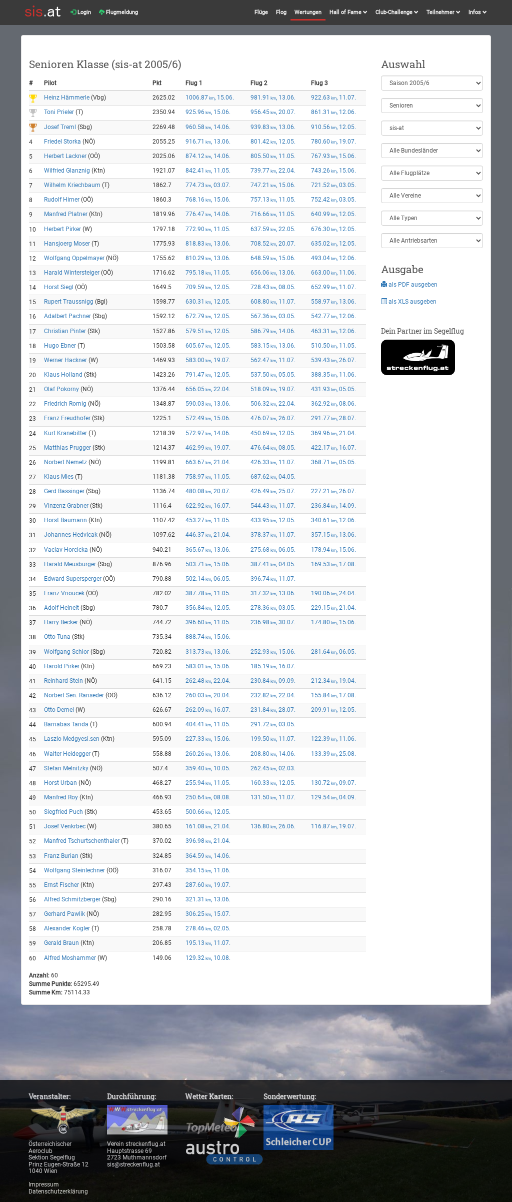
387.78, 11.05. (208, 593)
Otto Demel (59, 709)
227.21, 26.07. (333, 491)
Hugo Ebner (60, 345)
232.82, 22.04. (273, 695)
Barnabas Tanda (66, 724)
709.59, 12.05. (208, 287)
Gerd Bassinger (64, 491)
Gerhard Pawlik (64, 913)
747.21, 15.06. (273, 185)
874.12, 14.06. (208, 156)
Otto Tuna (57, 636)
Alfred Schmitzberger (72, 899)
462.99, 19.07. (208, 447)
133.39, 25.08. (333, 753)
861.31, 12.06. (333, 112)
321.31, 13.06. (208, 899)
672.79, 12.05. (208, 316)
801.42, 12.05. (273, 141)
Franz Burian (61, 855)
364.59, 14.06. (208, 855)
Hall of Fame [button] (346, 12)
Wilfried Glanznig (67, 170)
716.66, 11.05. (273, 214)
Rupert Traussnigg (69, 301)
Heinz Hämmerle (67, 97)
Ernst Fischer (61, 884)
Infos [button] (475, 12)
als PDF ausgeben (412, 284)
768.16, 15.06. (208, 199)
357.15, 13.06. (333, 534)
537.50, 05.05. (273, 374)
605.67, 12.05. (208, 345)
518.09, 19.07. (273, 389)
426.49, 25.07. (273, 491)
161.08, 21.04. (208, 826)
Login (83, 12)
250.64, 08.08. (208, 797)
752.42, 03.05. (333, 199)
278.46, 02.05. (208, 928)
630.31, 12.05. (208, 301)
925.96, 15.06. (208, 112)
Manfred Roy (61, 797)
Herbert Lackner (65, 156)
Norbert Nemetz (65, 462)
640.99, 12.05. (333, 214)
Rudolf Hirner (62, 199)
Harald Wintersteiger (72, 272)
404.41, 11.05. (208, 724)
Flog (281, 12)
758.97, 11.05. (208, 476)
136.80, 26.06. (273, 826)
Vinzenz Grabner (66, 505)
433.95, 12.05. (273, 520)
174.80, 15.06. (333, 622)
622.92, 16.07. (208, 505)
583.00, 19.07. (208, 360)
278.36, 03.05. (273, 607)
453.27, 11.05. (208, 520)
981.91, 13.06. (273, 97)
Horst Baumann (65, 520)
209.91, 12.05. (333, 709)
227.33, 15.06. (208, 738)
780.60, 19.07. (333, 141)
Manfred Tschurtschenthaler (82, 840)
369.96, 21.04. (333, 433)
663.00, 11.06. (333, 272)
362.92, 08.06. (333, 403)
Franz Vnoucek (64, 593)
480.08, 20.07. (208, 491)
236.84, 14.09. (333, 505)
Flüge (261, 12)
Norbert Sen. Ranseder (74, 695)
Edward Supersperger (73, 578)
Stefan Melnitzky (66, 768)
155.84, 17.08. (333, 695)
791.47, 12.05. (208, 374)
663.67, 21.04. (208, 462)
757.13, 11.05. (273, 199)
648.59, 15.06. (273, 258)
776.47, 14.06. (208, 214)
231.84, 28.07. (273, 709)
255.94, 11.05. (208, 782)
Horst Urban (60, 782)
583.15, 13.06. (273, 345)
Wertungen (308, 12)
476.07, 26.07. (273, 418)
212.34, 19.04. (333, 680)
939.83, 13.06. (273, 127)
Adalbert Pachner (67, 316)
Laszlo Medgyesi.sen (72, 738)
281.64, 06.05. (333, 651)
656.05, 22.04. (208, 389)
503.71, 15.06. (208, 564)
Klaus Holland (63, 374)
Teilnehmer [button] (441, 12)
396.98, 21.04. (208, 840)
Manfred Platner (66, 214)
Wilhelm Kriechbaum (72, 185)
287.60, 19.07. (208, 884)
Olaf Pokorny (61, 389)
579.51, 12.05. (208, 331)
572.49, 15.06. (208, 418)
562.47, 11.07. (273, 360)
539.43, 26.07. (333, 360)
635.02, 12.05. (333, 243)
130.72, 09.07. (333, 782)
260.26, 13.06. (208, 753)
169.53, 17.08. (333, 564)
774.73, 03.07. (208, 185)
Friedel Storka (62, 141)
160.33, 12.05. (273, 782)
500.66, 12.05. (208, 811)
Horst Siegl (59, 287)
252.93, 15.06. (273, 651)
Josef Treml (60, 127)
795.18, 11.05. (208, 272)
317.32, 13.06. (273, 593)
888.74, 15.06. (208, 636)
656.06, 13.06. (273, 272)
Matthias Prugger (67, 447)
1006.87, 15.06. (210, 97)
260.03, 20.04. (208, 695)
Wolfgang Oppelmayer (74, 258)
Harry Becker (61, 622)
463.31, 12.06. (333, 331)
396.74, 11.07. (273, 578)
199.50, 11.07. (273, 738)
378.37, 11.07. (273, 534)
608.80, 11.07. (273, 301)
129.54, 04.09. (333, 797)
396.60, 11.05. (208, 622)
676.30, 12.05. (333, 229)
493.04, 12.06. (333, 258)
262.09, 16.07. (208, 709)
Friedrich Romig (65, 403)
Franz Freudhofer (67, 418)
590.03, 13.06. (208, 403)
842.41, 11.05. (208, 170)
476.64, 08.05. (273, 447)
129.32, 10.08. (208, 957)
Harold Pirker (62, 666)
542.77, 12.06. (333, 316)
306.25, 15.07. (208, 913)
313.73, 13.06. (208, 651)
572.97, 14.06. (208, 433)
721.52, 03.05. (333, 185)
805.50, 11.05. (273, 156)
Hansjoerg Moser (67, 243)
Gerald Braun (61, 942)
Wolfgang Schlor (66, 651)
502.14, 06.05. (208, 578)
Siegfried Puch (63, 811)
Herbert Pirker (62, 229)
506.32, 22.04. (273, 403)
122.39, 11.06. (333, 738)
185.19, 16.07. (273, 666)
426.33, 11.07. (273, 462)
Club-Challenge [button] (395, 12)
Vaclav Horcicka (66, 549)
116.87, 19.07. (333, 826)
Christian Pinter (65, 331)
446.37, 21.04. (208, 534)
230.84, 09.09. (273, 680)
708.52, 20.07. (273, 243)
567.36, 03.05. (273, 316)
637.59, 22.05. (273, 229)
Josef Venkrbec (65, 826)
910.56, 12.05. (333, 127)
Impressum (43, 1184)
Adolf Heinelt (61, 607)
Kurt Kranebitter (65, 433)
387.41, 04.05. (273, 564)
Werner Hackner (65, 360)
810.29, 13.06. (208, 258)
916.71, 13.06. (208, 141)
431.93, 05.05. (333, 389)
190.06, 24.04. (333, 593)
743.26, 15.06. (333, 170)
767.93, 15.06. (333, 156)
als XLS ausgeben (411, 301)
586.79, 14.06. (273, 331)
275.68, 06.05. (273, 549)
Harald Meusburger (70, 564)
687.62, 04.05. (273, 476)
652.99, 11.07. (333, 287)
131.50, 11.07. (273, 797)
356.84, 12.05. (208, 607)
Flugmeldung (121, 12)
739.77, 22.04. (273, 170)
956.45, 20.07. (273, 112)
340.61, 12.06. (333, 520)
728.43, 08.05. (273, 287)
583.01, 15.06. (208, 666)
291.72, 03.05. (273, 724)
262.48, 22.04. (208, 680)
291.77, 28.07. (333, 418)
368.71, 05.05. (333, 462)
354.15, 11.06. (208, 870)
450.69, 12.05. (273, 433)
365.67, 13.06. (208, 549)
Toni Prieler (59, 112)
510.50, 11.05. (333, 345)
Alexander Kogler (67, 928)
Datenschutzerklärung (58, 1191)
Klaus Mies (59, 476)
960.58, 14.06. (208, 127)
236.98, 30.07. (273, 622)
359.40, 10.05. (208, 768)
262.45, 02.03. (273, 768)
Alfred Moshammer (70, 957)
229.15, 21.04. (333, 607)
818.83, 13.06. (208, 243)
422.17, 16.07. (333, 447)
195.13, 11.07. (208, 942)
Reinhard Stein (63, 680)
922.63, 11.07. (333, 97)
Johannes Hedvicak (71, 534)
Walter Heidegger (67, 753)
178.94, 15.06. (333, 549)
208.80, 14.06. (273, 753)
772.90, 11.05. (208, 229)
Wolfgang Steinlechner (74, 870)
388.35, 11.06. (333, 374)
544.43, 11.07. (273, 505)
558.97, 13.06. (333, 301)
